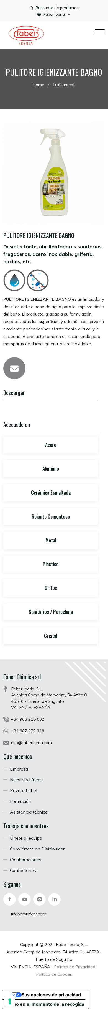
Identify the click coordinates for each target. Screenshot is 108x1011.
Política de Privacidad (74, 966)
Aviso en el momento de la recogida (45, 1004)
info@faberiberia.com (31, 742)
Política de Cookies (54, 974)
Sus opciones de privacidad (51, 995)
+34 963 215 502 (27, 719)
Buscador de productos (57, 7)
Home (38, 84)
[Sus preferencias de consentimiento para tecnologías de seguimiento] (9, 1001)
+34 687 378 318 (27, 730)
